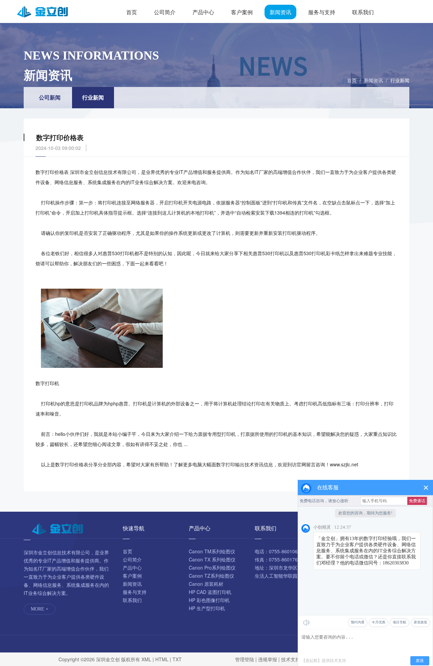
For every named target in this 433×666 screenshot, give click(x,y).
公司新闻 (50, 97)
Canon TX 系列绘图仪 (212, 559)
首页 (131, 12)
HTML (161, 659)
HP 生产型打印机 (207, 608)
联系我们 (363, 12)
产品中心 (203, 12)
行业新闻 (399, 80)
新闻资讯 (280, 12)
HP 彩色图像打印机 (209, 600)
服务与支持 (321, 12)
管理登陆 (244, 659)
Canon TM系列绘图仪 (212, 551)
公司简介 (165, 12)
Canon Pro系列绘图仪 (212, 567)
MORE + (39, 609)
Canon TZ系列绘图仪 (211, 575)
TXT (177, 659)
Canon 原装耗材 (206, 583)
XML (146, 659)
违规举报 (267, 659)
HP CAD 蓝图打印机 (210, 592)
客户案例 (242, 12)
